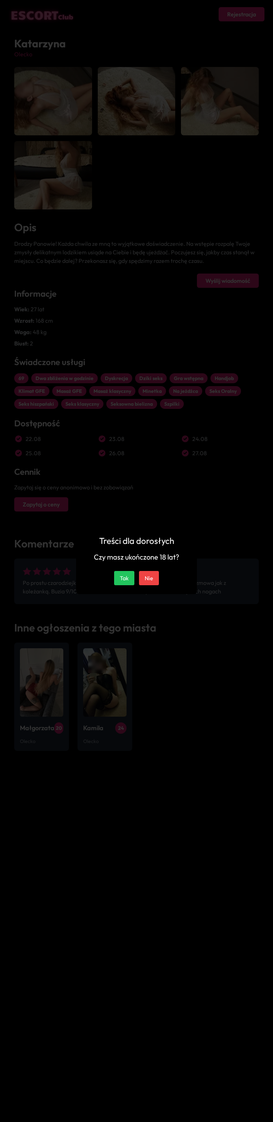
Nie (149, 578)
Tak (124, 578)
